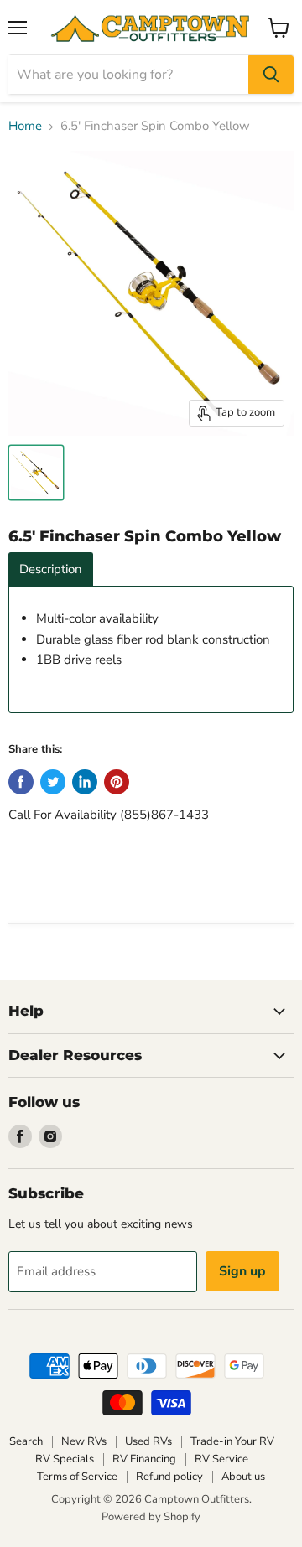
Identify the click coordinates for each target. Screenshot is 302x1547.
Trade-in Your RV (232, 1441)
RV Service (221, 1459)
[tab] (50, 569)
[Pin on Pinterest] (116, 781)
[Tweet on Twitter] (52, 781)
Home (25, 126)
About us (243, 1476)
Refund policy (169, 1476)
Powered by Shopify (151, 1516)
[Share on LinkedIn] (84, 781)
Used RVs (148, 1441)
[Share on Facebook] (21, 781)
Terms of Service (77, 1476)
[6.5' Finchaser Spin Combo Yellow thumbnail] (36, 472)
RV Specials (64, 1459)
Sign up (242, 1271)
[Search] (271, 74)
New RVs (84, 1441)
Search (26, 1441)
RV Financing (144, 1459)
